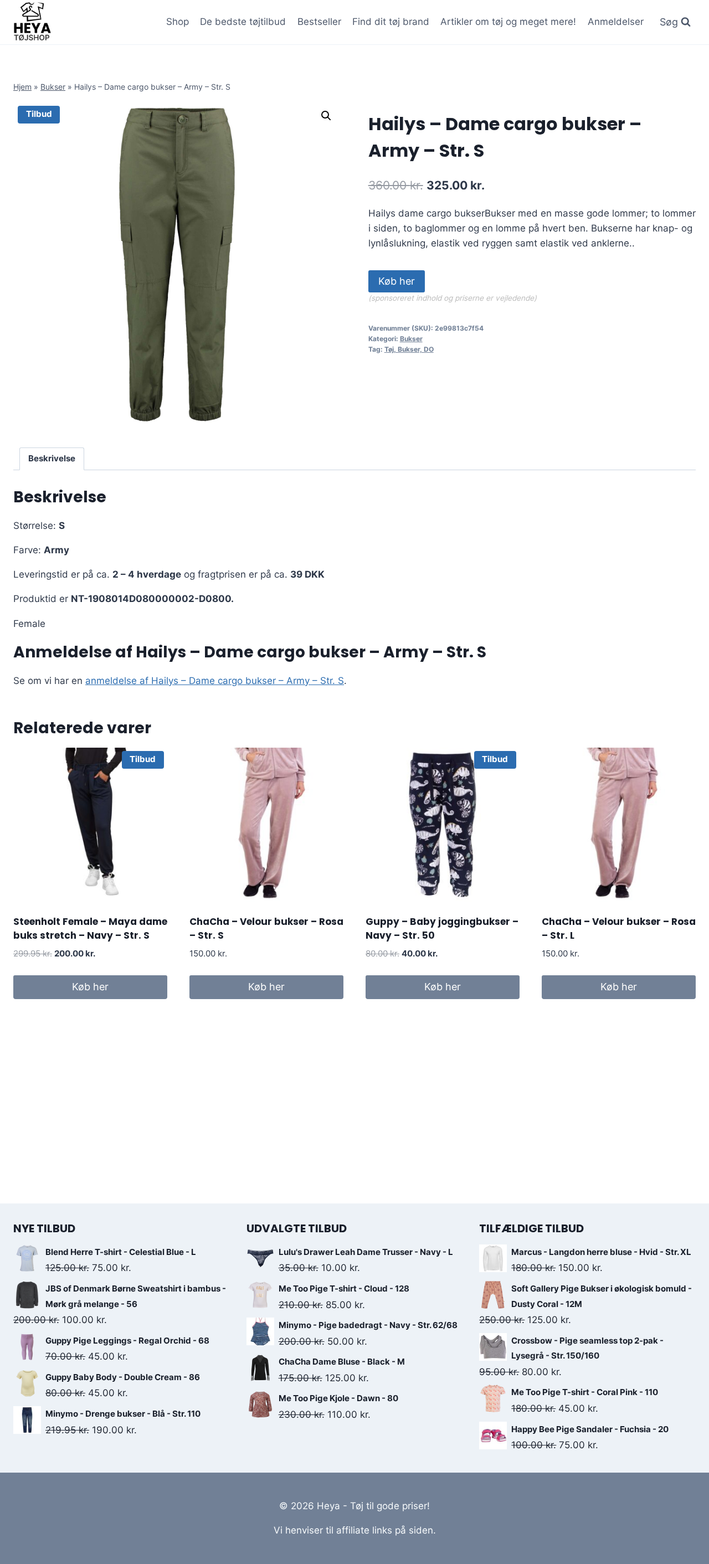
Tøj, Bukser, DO (409, 349)
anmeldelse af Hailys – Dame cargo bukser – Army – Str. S (214, 680)
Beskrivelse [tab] (51, 458)
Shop (177, 21)
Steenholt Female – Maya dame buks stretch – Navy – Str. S (90, 929)
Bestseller (319, 21)
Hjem (22, 86)
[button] (326, 116)
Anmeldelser (616, 21)
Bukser (52, 86)
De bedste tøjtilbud (243, 21)
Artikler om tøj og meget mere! (508, 21)
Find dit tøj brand (390, 21)
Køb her (396, 281)
